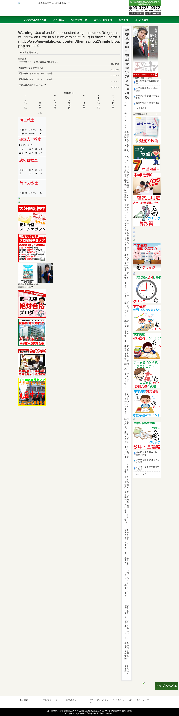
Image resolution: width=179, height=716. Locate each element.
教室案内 (123, 20)
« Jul (40, 113)
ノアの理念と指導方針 (35, 20)
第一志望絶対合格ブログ (126, 146)
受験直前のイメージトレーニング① (35, 79)
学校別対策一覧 (79, 20)
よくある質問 (141, 20)
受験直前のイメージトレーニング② (35, 73)
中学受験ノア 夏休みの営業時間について (39, 62)
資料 (132, 13)
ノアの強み (58, 20)
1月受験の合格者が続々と (31, 67)
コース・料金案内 (103, 20)
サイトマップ (142, 700)
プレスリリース (50, 700)
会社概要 (24, 700)
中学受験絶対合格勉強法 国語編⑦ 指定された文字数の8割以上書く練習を (128, 64)
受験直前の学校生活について (32, 85)
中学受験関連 (26, 52)
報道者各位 (71, 700)
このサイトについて (122, 700)
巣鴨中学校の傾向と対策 (147, 103)
